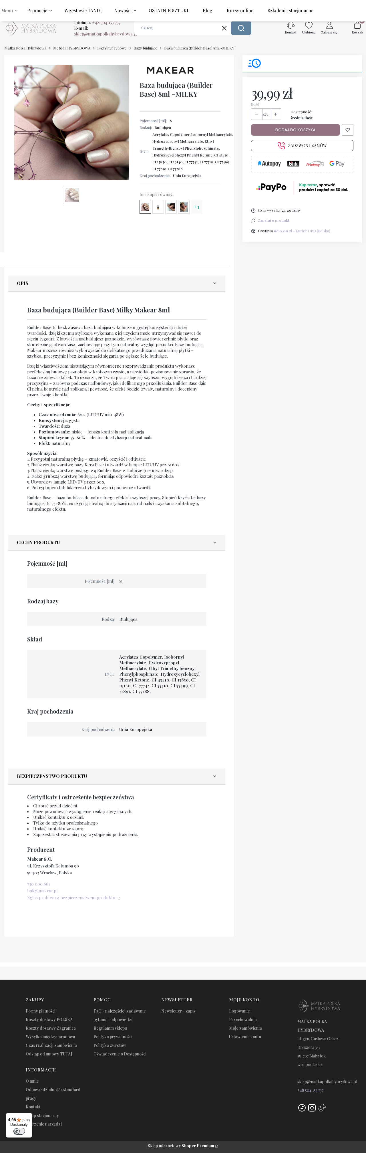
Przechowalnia (243, 1019)
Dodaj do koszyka (295, 130)
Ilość (255, 104)
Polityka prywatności (113, 1036)
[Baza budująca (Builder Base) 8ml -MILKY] (145, 207)
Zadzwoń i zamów (307, 145)
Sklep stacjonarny (42, 1115)
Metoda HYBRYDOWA (71, 47)
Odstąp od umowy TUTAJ (49, 1054)
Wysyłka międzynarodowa (50, 1036)
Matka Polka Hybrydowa (25, 47)
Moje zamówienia (245, 1028)
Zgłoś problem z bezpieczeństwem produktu (72, 897)
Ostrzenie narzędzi (44, 1124)
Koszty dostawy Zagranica (51, 1028)
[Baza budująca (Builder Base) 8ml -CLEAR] (158, 207)
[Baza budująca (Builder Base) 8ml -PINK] (184, 207)
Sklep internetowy (181, 1145)
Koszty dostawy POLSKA (49, 1019)
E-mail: (105, 31)
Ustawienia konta (245, 1036)
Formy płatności (40, 1011)
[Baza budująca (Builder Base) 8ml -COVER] (171, 207)
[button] (241, 28)
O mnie (32, 1081)
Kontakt (33, 1107)
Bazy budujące (145, 47)
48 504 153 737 (311, 1090)
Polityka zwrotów (110, 1045)
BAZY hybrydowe (112, 47)
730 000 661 (38, 884)
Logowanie (239, 1011)
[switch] (19, 1131)
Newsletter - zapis (178, 1011)
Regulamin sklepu (110, 1028)
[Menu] (28, 1116)
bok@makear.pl (42, 891)
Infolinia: (97, 22)
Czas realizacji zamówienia (51, 1045)
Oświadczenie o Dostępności (120, 1054)
